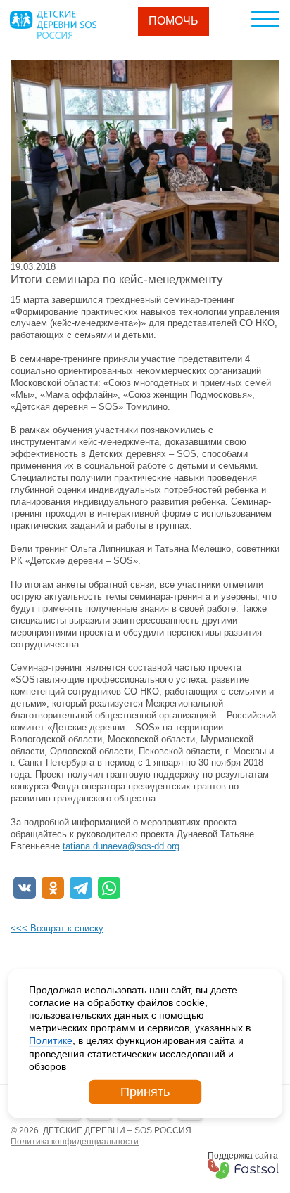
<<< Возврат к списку (57, 928)
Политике (50, 1040)
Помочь (173, 21)
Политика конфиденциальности (75, 1142)
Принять (145, 1092)
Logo (53, 25)
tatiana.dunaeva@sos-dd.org (121, 846)
